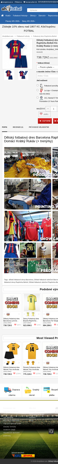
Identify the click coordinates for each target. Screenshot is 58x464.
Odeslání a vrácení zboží (10, 412)
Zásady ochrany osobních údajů (9, 428)
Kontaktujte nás (9, 408)
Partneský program (36, 414)
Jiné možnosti (42, 80)
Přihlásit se (18, 2)
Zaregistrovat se (7, 2)
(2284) (18, 374)
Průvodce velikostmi (39, 127)
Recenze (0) (18, 127)
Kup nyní (46, 121)
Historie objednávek (37, 411)
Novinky (32, 417)
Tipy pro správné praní (12, 423)
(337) (19, 325)
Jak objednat (8, 417)
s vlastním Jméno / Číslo (46, 72)
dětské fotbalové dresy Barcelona (21, 280)
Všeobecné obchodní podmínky (11, 434)
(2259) (38, 374)
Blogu (31, 420)
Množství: (41, 109)
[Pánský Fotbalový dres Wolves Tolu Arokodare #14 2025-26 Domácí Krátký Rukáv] (32, 351)
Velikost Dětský (44, 63)
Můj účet (32, 408)
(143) (39, 325)
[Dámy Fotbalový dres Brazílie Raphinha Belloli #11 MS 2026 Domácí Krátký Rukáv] (32, 302)
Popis (4, 127)
